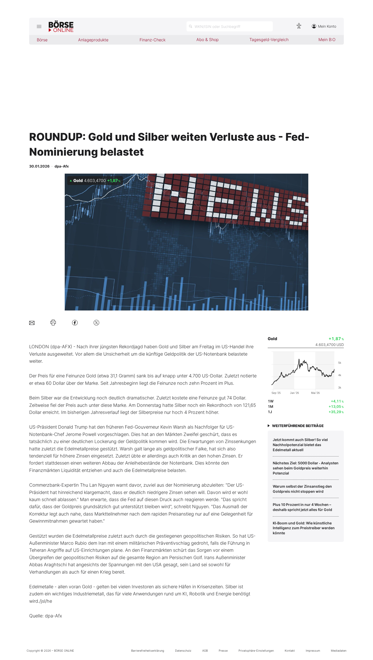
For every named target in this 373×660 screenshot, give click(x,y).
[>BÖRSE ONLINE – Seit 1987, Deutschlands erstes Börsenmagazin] (61, 26)
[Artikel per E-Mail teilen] (32, 322)
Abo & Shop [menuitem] (207, 39)
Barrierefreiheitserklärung (147, 650)
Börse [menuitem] (42, 39)
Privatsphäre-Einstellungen (256, 650)
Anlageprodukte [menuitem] (93, 39)
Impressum (313, 650)
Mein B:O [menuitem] (326, 39)
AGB (205, 650)
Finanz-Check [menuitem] (152, 39)
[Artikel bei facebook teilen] (75, 322)
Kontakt (290, 650)
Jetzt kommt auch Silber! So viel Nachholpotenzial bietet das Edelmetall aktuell (300, 444)
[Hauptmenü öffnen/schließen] (39, 26)
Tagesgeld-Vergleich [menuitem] (269, 39)
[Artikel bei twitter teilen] (96, 322)
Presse (223, 650)
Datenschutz (183, 650)
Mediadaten (338, 650)
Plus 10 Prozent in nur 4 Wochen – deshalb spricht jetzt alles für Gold (302, 507)
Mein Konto (327, 26)
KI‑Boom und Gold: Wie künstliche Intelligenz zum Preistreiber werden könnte (304, 528)
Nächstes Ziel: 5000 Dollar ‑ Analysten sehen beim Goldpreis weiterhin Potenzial (305, 468)
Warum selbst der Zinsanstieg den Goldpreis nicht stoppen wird (302, 488)
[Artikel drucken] (53, 323)
